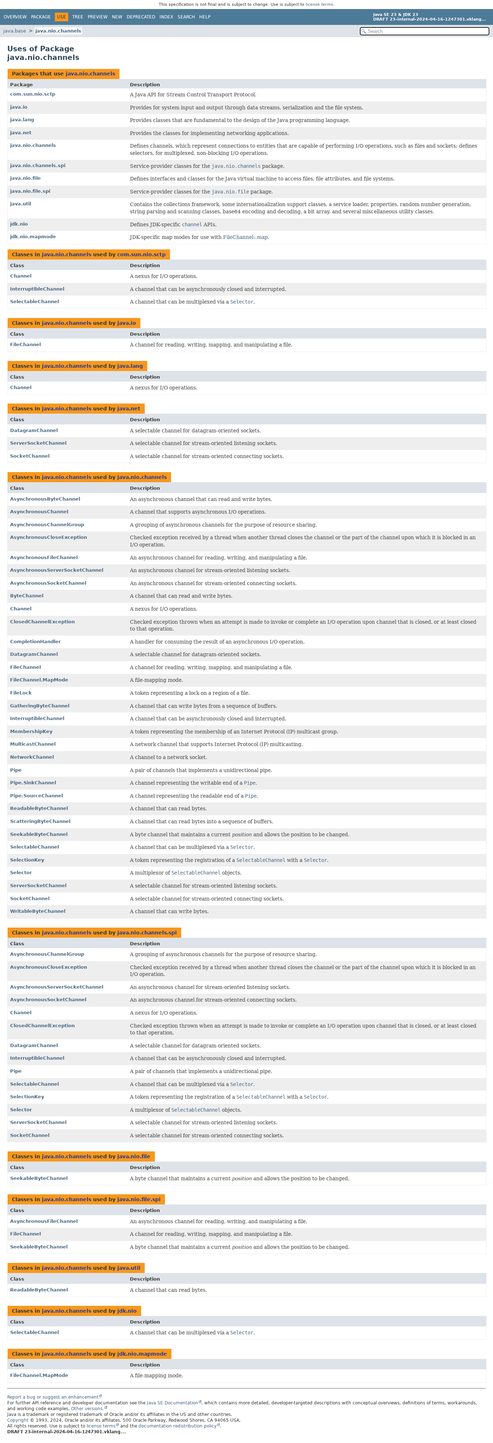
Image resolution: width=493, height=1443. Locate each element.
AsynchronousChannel (39, 511)
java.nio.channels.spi (37, 165)
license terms (319, 4)
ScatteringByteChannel (40, 821)
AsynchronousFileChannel (44, 557)
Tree (77, 16)
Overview (15, 16)
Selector (21, 872)
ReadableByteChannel (39, 808)
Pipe (16, 770)
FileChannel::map (245, 237)
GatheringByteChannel (39, 706)
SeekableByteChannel (38, 834)
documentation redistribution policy (178, 1426)
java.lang (22, 119)
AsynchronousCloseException (48, 537)
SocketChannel (29, 456)
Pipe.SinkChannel (33, 782)
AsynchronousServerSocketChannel (56, 570)
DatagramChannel (34, 430)
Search (186, 16)
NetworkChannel (32, 757)
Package (41, 16)
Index (166, 16)
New (117, 16)
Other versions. (87, 1408)
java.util (20, 203)
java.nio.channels (58, 31)
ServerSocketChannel (38, 443)
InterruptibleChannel (37, 289)
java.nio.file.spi (30, 191)
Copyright (18, 1420)
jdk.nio (19, 224)
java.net (20, 132)
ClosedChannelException (42, 621)
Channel (20, 276)
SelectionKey (27, 860)
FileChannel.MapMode (39, 680)
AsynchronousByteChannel (45, 499)
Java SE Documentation (172, 1402)
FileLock (21, 693)
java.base (14, 31)
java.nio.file (25, 178)
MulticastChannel (33, 744)
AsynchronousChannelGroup (47, 524)
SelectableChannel (34, 301)
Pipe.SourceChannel (36, 795)
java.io (18, 107)
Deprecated (141, 16)
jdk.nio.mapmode (33, 236)
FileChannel (25, 344)
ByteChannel (26, 595)
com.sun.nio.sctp (32, 94)
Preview (98, 16)
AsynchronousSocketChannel (48, 583)
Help (204, 16)
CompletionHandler (35, 641)
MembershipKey (31, 731)
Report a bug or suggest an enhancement (53, 1397)
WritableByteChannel (37, 911)
